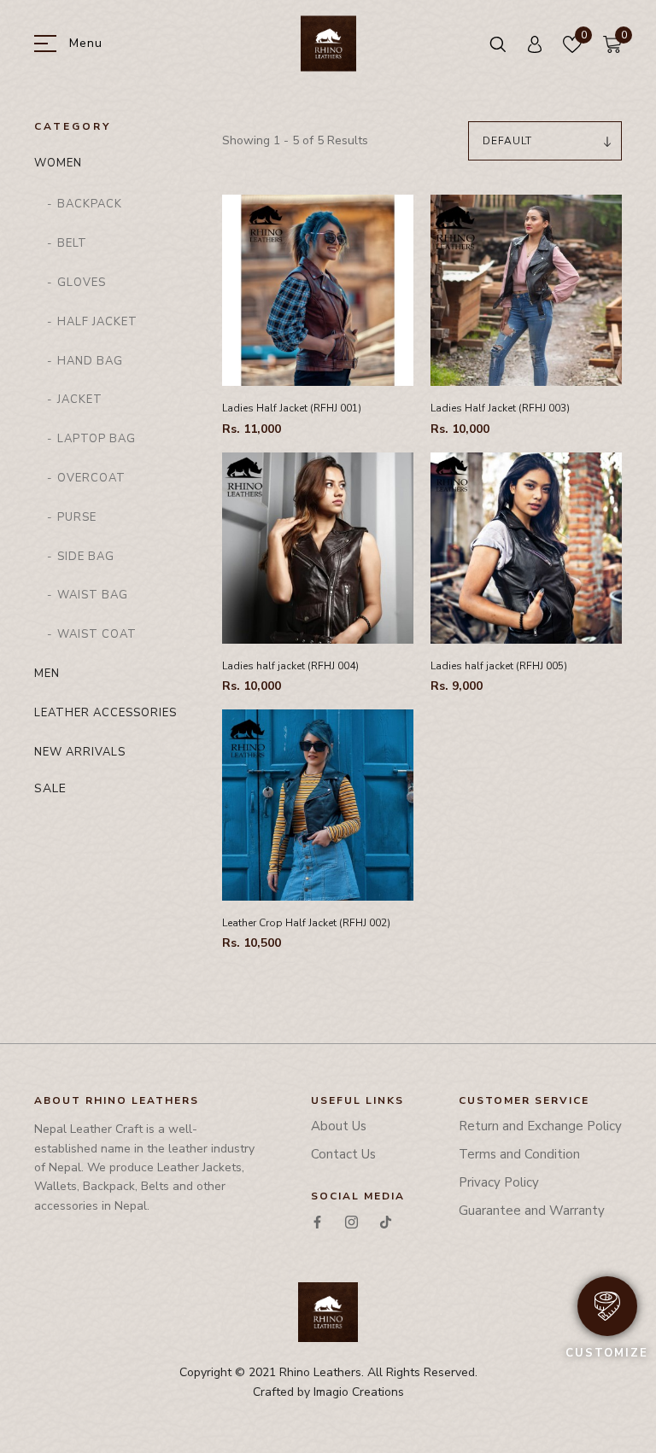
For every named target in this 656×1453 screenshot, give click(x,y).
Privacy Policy (499, 1182)
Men (47, 673)
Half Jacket (97, 322)
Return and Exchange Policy (540, 1126)
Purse (77, 517)
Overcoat (91, 478)
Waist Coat (97, 634)
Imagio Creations (358, 1392)
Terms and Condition (519, 1154)
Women (58, 163)
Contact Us (343, 1154)
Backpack (89, 204)
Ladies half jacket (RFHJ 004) (290, 666)
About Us (338, 1126)
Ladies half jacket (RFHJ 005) (498, 666)
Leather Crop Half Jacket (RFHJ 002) (306, 923)
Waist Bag (92, 595)
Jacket (79, 399)
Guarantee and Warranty (532, 1210)
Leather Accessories (105, 713)
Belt (72, 243)
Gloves (81, 282)
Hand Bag (90, 361)
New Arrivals (80, 752)
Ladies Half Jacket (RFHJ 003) (500, 408)
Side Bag (85, 556)
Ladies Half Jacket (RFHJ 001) (291, 408)
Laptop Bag (96, 438)
